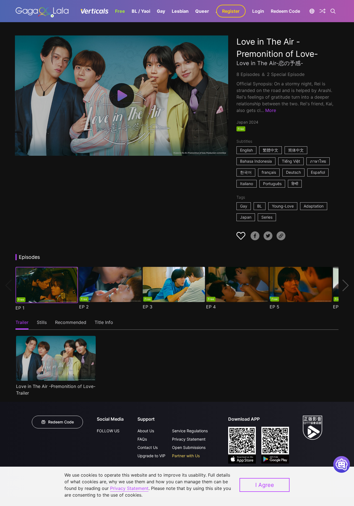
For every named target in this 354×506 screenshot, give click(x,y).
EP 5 (274, 307)
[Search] (333, 11)
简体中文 (296, 150)
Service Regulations (190, 430)
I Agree (264, 485)
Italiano (246, 183)
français (269, 172)
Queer (202, 11)
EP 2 (84, 307)
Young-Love (283, 206)
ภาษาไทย (318, 161)
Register (231, 11)
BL (259, 206)
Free (120, 11)
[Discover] (322, 11)
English (246, 150)
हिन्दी (294, 183)
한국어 (246, 172)
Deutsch (293, 172)
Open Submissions (188, 447)
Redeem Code (285, 11)
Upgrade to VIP (151, 455)
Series (266, 217)
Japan (245, 217)
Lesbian (180, 11)
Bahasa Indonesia (256, 161)
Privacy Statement (188, 439)
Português (272, 183)
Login (258, 11)
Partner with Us (186, 455)
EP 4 (211, 307)
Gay (161, 11)
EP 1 (19, 308)
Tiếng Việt (291, 161)
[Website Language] (312, 11)
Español (318, 172)
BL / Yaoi (141, 11)
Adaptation (314, 206)
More (270, 110)
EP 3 (147, 307)
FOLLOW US (108, 430)
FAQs (142, 439)
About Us (145, 430)
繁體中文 (270, 150)
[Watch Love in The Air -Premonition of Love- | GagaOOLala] (41, 11)
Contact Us (147, 447)
